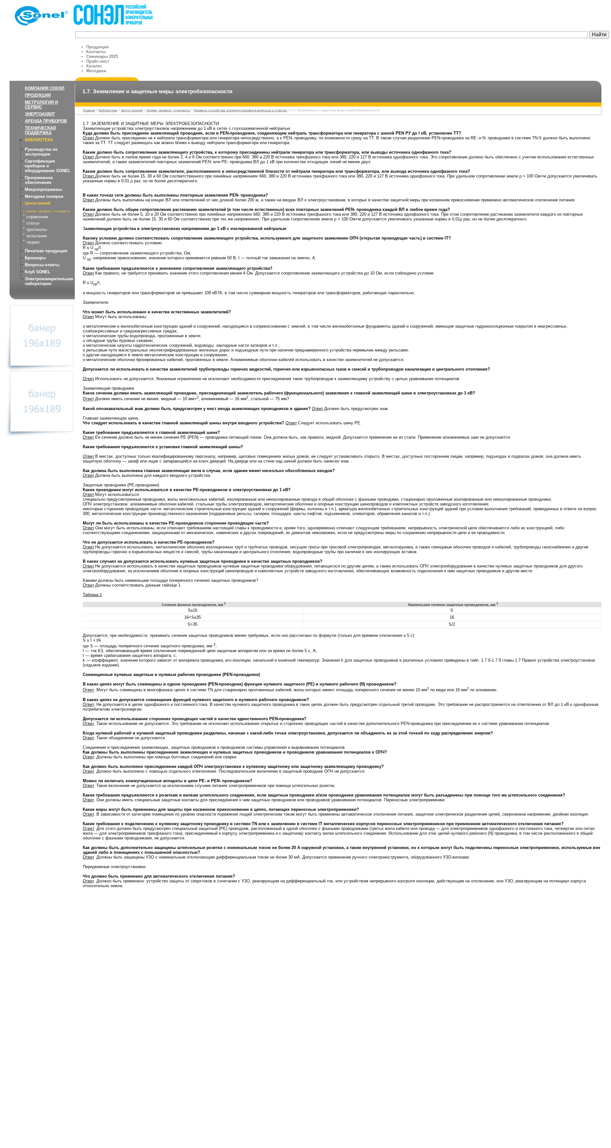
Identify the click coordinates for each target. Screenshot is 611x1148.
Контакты (96, 51)
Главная (89, 110)
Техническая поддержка (40, 130)
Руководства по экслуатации (41, 152)
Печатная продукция (46, 250)
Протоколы (36, 229)
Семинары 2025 (102, 56)
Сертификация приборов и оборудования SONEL (47, 166)
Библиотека (39, 139)
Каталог (94, 66)
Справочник (37, 216)
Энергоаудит (40, 114)
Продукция (97, 47)
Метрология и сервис (41, 104)
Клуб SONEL (37, 271)
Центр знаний (37, 203)
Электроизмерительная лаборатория (49, 281)
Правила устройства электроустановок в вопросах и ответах (240, 110)
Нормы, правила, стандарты (48, 211)
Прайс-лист (97, 61)
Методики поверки (44, 196)
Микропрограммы (43, 189)
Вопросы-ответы (42, 264)
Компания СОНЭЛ (44, 88)
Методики (96, 70)
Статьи (32, 223)
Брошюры (35, 257)
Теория (32, 242)
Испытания (36, 235)
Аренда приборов (46, 121)
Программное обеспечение (39, 180)
